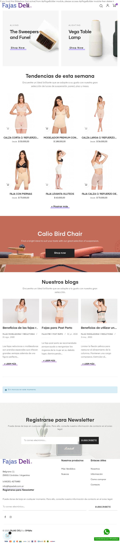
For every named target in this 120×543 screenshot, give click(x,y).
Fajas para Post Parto (57, 328)
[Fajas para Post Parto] (60, 311)
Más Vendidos (68, 469)
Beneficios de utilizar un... (99, 328)
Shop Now (18, 48)
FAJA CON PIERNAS (21, 194)
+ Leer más (10, 364)
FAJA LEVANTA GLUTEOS (60, 194)
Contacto (95, 485)
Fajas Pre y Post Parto (52, 334)
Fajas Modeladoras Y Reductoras (19, 334)
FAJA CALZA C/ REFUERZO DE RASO (99, 194)
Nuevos (65, 474)
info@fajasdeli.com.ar (13, 486)
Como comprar (98, 479)
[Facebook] (5, 517)
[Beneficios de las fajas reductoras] (21, 311)
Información (97, 474)
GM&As (28, 531)
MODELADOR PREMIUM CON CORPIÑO (60, 138)
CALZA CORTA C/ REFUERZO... (21, 138)
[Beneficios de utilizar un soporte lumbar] (99, 311)
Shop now (60, 253)
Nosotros (95, 469)
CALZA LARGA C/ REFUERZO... (99, 138)
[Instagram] (10, 517)
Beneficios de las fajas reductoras (27, 328)
